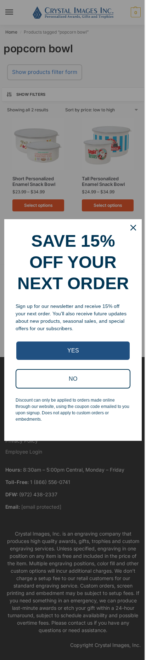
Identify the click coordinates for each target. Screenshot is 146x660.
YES (73, 350)
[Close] (133, 227)
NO (73, 379)
